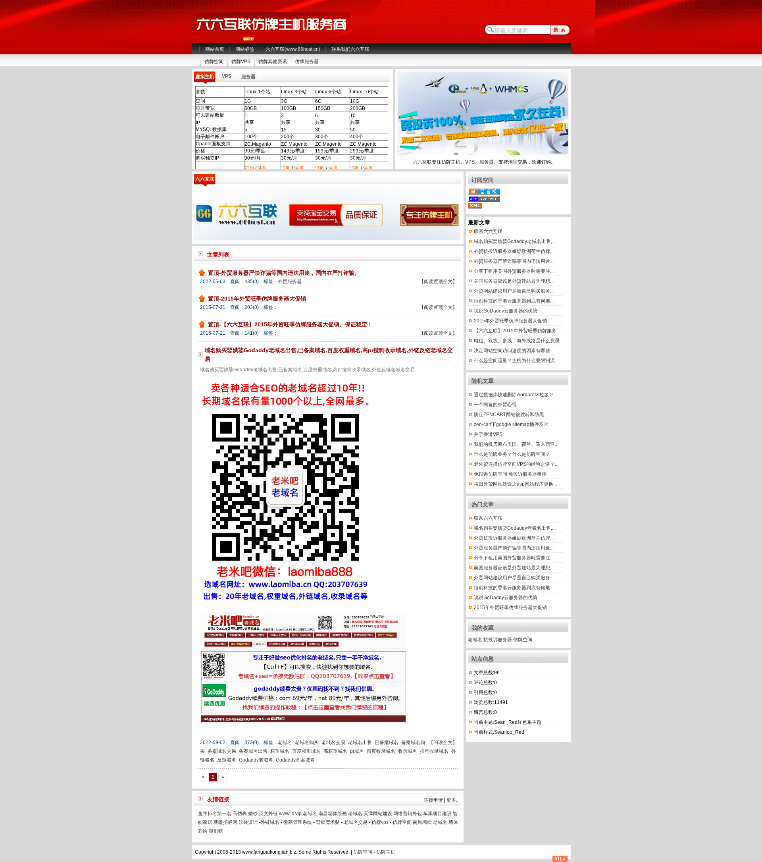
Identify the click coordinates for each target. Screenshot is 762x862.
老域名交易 (333, 742)
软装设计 (248, 822)
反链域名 (226, 760)
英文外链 (268, 813)
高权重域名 (335, 751)
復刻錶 (216, 831)
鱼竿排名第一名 (214, 813)
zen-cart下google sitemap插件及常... (513, 424)
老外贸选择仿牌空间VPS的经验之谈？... (516, 464)
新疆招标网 (225, 822)
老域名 (285, 742)
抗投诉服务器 (497, 639)
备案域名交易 (222, 751)
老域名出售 (360, 742)
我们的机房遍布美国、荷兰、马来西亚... (516, 444)
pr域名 (357, 751)
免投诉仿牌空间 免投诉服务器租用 (510, 474)
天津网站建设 (378, 813)
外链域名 (269, 822)
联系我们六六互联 (350, 49)
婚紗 (253, 813)
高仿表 (240, 813)
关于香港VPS (488, 434)
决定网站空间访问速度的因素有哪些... (514, 350)
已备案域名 (386, 742)
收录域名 (407, 751)
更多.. (452, 800)
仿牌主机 (385, 852)
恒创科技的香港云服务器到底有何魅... (514, 301)
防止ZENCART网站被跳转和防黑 (509, 414)
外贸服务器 (290, 281)
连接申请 (433, 800)
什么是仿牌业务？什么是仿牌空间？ (512, 454)
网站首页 (214, 49)
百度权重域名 (306, 751)
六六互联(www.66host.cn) (293, 49)
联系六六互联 (488, 231)
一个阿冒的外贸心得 (495, 404)
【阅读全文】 (443, 742)
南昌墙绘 (422, 822)
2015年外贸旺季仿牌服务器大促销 (510, 321)
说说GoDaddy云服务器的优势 (505, 311)
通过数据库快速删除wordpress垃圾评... (515, 394)
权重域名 (279, 751)
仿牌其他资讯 (272, 61)
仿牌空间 (213, 61)
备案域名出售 (253, 751)
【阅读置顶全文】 (438, 281)
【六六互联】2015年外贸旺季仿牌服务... (517, 331)
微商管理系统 (297, 822)
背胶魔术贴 (328, 822)
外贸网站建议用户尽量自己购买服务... (514, 291)
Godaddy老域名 (256, 760)
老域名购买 (307, 742)
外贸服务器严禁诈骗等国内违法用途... (514, 261)
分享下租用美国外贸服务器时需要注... (514, 271)
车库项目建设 (437, 813)
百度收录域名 (381, 751)
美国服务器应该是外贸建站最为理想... (514, 281)
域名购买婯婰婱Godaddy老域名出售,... (515, 241)
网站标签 (244, 49)
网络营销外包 (407, 813)
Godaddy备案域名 (295, 760)
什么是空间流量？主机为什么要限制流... (516, 360)
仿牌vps (380, 822)
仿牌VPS (240, 61)
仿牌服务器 (307, 61)
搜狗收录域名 (434, 751)
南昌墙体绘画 (332, 813)
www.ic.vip (290, 813)
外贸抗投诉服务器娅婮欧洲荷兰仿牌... (514, 251)
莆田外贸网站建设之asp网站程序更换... (515, 484)
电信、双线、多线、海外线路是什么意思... (518, 340)
